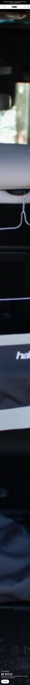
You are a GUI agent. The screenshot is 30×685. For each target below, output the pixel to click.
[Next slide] (28, 2)
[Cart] (28, 6)
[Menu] (1, 6)
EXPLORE (5, 681)
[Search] (4, 6)
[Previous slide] (1, 2)
